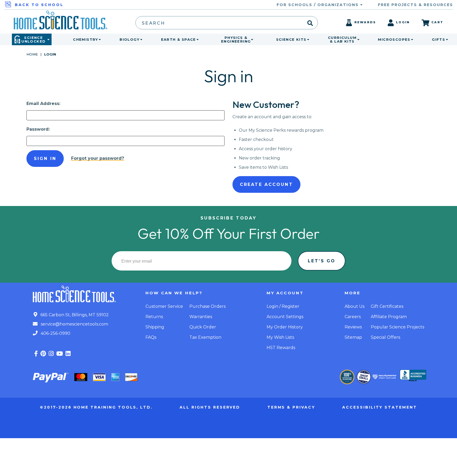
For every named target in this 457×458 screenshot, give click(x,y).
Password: (38, 129)
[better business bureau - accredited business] (413, 376)
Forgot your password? (97, 158)
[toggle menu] (98, 39)
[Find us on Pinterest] (43, 353)
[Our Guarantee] (347, 377)
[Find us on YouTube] (59, 353)
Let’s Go (321, 260)
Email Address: (43, 103)
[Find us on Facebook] (36, 353)
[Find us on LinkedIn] (68, 353)
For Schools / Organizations (318, 4)
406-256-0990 (55, 333)
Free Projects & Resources (415, 4)
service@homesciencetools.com (74, 324)
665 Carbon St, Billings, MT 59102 (74, 314)
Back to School (39, 4)
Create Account (266, 184)
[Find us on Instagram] (51, 353)
